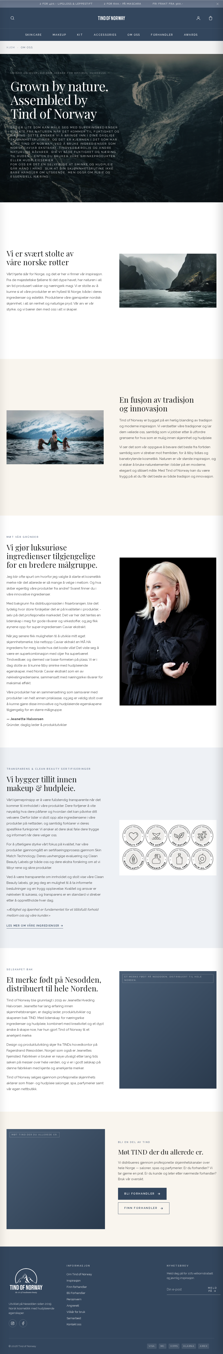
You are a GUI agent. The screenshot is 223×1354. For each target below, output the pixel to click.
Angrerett (73, 1305)
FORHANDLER (162, 34)
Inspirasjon (74, 1280)
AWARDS (191, 34)
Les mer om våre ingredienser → (35, 925)
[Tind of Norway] (111, 18)
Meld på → (212, 1289)
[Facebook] (23, 1323)
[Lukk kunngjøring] (217, 4)
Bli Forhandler (76, 1293)
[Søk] (12, 18)
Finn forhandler (77, 1287)
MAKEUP (59, 34)
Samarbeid (74, 1318)
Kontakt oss (74, 1324)
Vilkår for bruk (76, 1312)
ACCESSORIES (105, 34)
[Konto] (198, 18)
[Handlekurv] (210, 18)
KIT (80, 34)
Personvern (74, 1299)
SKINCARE (33, 34)
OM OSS (133, 34)
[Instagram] (13, 1323)
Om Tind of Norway (79, 1274)
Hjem (11, 47)
